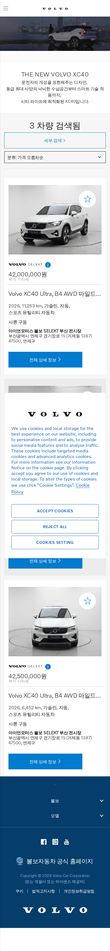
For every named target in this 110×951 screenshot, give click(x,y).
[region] (55, 475)
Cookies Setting (55, 542)
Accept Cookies (55, 510)
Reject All (55, 526)
